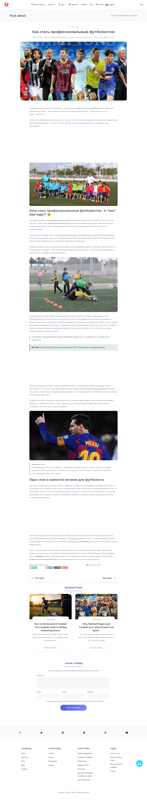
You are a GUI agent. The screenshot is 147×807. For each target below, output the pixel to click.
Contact (24, 769)
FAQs (23, 761)
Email (64, 692)
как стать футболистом (105, 37)
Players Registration (85, 753)
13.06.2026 (51, 620)
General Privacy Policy (116, 758)
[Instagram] (105, 733)
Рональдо (40, 556)
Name (39, 692)
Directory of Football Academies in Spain (85, 774)
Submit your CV (83, 765)
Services (51, 5)
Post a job (81, 769)
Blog (91, 4)
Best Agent (75, 27)
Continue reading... (50, 648)
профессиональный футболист (80, 37)
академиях (43, 238)
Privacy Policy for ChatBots (116, 765)
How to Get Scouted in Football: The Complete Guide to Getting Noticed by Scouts (50, 627)
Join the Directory (84, 780)
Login (141, 5)
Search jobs (82, 761)
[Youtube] (127, 733)
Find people (52, 761)
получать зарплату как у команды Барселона (74, 123)
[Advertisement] (73, 146)
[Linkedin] (84, 733)
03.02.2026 (96, 620)
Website (90, 692)
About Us (24, 757)
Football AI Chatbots (85, 757)
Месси (31, 556)
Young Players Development (57, 37)
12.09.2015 (39, 37)
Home (23, 753)
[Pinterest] (63, 733)
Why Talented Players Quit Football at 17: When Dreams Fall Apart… (96, 627)
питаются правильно (65, 486)
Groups (51, 765)
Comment (41, 675)
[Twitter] (42, 733)
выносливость (55, 325)
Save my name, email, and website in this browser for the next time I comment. (75, 701)
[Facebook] (20, 733)
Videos (51, 757)
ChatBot (84, 4)
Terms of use (115, 753)
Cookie (112, 771)
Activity (51, 753)
